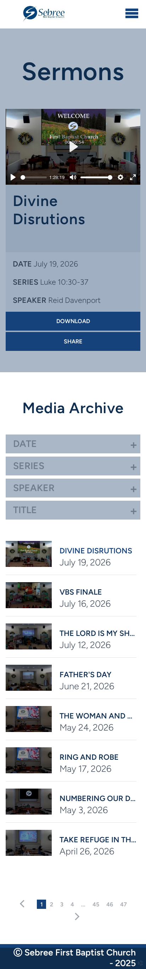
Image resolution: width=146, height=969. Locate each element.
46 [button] (109, 904)
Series (25, 282)
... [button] (83, 904)
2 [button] (51, 904)
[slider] (33, 177)
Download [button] (73, 321)
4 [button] (72, 904)
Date (22, 263)
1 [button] (41, 904)
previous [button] (24, 903)
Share (73, 341)
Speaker (29, 300)
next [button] (76, 916)
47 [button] (123, 904)
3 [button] (61, 904)
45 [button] (95, 904)
